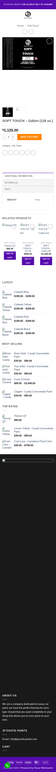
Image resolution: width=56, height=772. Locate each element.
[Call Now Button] (7, 765)
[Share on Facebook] (10, 152)
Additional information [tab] (19, 176)
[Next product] (24, 31)
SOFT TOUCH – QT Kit (28, 248)
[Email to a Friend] (22, 152)
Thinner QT (10, 246)
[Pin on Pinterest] (27, 152)
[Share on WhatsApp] (5, 152)
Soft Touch (33, 25)
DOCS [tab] (8, 189)
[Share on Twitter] (16, 152)
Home (20, 25)
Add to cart (29, 137)
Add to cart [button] (9, 256)
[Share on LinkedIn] (33, 152)
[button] (4, 14)
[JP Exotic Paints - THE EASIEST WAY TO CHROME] (28, 14)
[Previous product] (31, 31)
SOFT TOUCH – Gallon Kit (46, 248)
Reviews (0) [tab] (11, 183)
